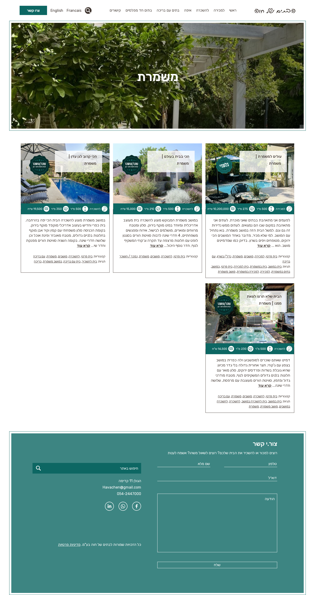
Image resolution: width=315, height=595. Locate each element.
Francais (74, 10)
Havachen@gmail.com (122, 487)
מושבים (248, 256)
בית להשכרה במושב (254, 401)
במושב (215, 267)
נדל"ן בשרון (224, 256)
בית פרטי (271, 256)
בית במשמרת (258, 267)
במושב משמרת (52, 261)
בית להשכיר (89, 261)
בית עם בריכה (71, 261)
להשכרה (202, 10)
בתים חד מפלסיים (138, 10)
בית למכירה (241, 267)
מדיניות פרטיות (69, 544)
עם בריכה (39, 256)
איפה (187, 10)
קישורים (115, 10)
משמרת (238, 256)
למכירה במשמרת (248, 272)
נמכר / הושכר (128, 256)
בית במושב (275, 267)
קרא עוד (263, 245)
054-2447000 (129, 494)
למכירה (219, 10)
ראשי (232, 10)
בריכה (38, 261)
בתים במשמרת (280, 272)
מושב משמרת (226, 272)
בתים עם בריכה (168, 10)
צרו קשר (33, 10)
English (57, 10)
